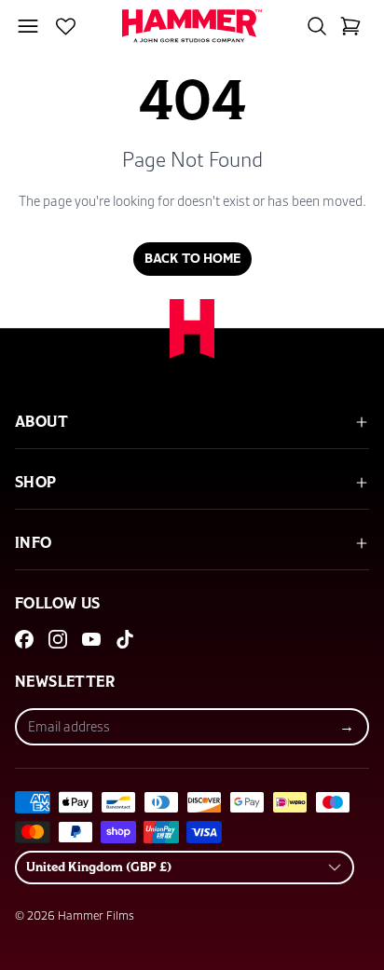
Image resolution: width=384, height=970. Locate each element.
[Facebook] (24, 639)
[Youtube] (91, 639)
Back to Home (192, 259)
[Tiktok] (125, 639)
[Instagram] (57, 639)
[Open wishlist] (65, 26)
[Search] (317, 26)
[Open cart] (350, 26)
